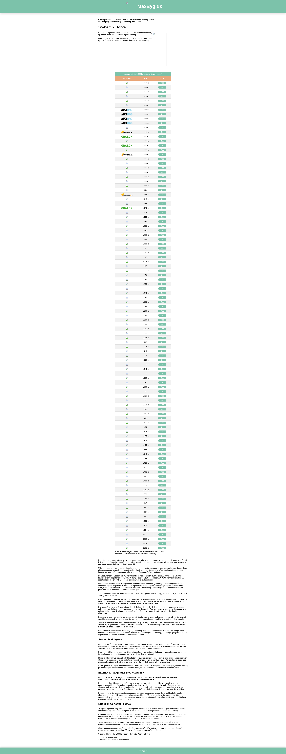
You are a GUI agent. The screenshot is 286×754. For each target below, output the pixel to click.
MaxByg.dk (149, 6)
